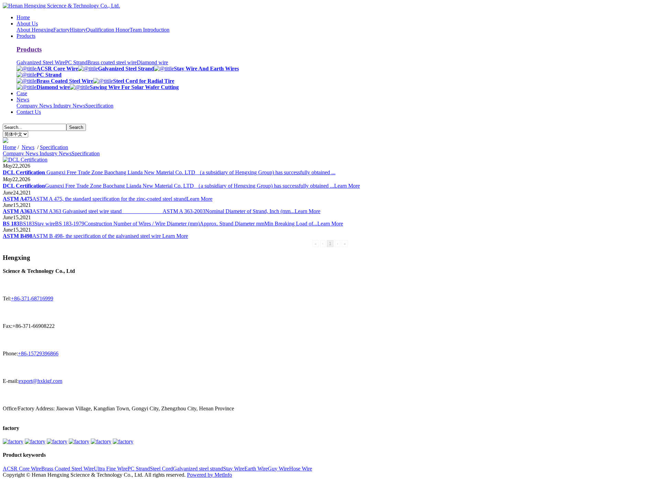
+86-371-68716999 (32, 298)
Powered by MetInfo (209, 475)
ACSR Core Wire (22, 469)
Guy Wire (278, 469)
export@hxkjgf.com (40, 381)
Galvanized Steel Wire (40, 62)
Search (76, 127)
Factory (61, 30)
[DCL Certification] (25, 160)
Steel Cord (161, 469)
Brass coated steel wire (112, 62)
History (78, 30)
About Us (27, 23)
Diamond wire (152, 62)
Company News (34, 106)
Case (21, 93)
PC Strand (76, 62)
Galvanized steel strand (198, 469)
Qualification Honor (108, 30)
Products (25, 36)
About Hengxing (34, 30)
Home (23, 17)
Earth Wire (256, 469)
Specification (99, 106)
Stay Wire (233, 469)
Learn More (347, 186)
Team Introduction (149, 30)
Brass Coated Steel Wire (67, 469)
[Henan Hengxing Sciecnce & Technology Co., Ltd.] (61, 6)
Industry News (69, 106)
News (22, 99)
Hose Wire (300, 469)
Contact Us (28, 112)
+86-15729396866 (38, 353)
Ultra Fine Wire (111, 469)
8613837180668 (20, 481)
